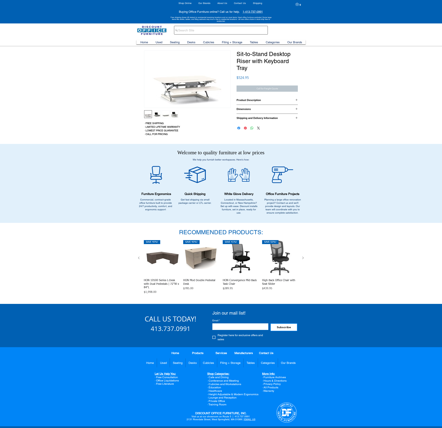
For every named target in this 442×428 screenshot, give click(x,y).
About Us (222, 3)
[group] (221, 267)
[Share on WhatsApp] (252, 128)
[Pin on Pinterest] (245, 128)
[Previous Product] (139, 258)
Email (216, 320)
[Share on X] (258, 128)
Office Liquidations (167, 380)
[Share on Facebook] (239, 128)
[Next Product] (303, 258)
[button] (299, 4)
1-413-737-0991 (253, 11)
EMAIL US (249, 419)
